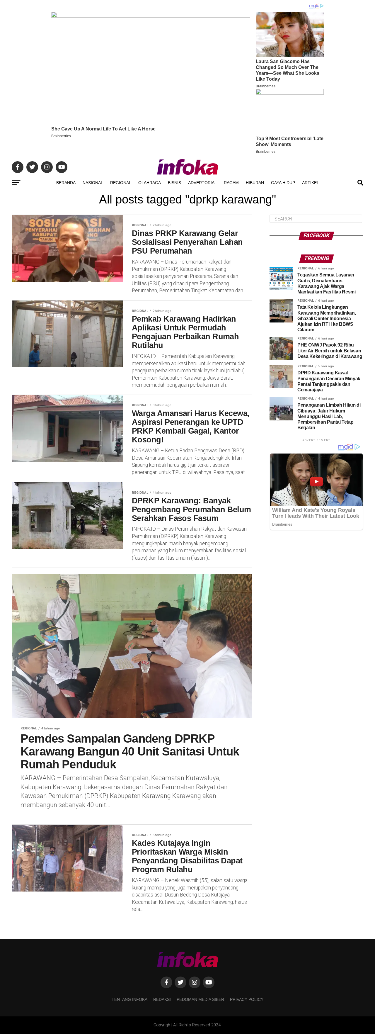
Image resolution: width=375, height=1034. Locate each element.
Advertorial (202, 182)
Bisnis (174, 182)
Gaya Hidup (283, 182)
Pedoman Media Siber (200, 999)
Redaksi (162, 999)
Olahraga (149, 182)
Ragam (231, 182)
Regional (120, 182)
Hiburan (255, 182)
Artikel (310, 182)
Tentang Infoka (129, 999)
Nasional (93, 182)
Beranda (66, 182)
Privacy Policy (246, 999)
